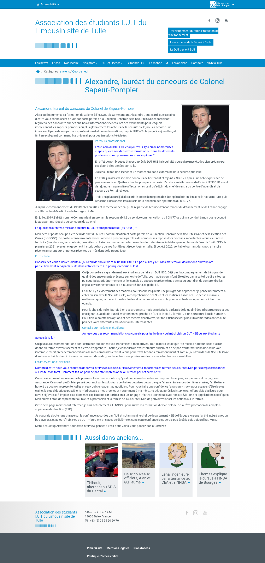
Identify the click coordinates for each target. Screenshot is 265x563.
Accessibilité (48, 4)
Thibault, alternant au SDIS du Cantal (101, 487)
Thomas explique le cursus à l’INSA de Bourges (213, 478)
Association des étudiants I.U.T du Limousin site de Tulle (91, 26)
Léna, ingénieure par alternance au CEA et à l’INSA (175, 478)
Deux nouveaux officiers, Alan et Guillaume (137, 478)
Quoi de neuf (80, 71)
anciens (65, 71)
